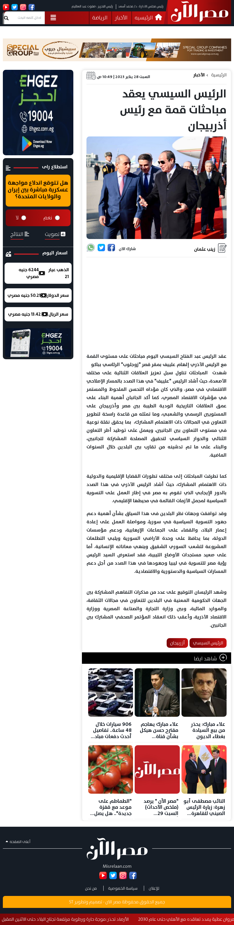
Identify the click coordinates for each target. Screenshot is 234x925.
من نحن (91, 888)
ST (71, 902)
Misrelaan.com (117, 866)
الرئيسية (219, 75)
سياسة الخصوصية (123, 888)
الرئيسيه (144, 17)
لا (17, 217)
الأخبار (121, 17)
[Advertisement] (156, 305)
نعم (47, 217)
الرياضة (100, 17)
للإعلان (154, 888)
